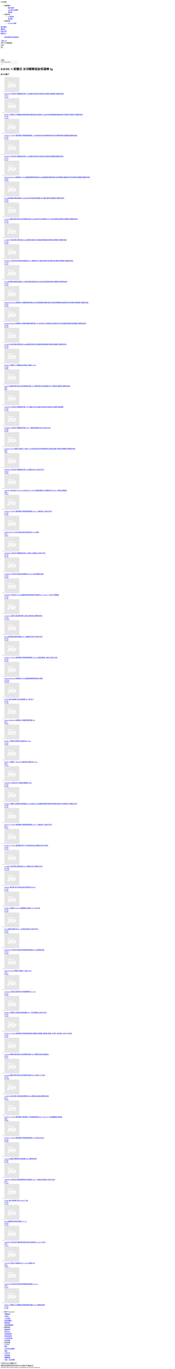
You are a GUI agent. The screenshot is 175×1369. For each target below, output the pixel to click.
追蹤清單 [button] (7, 37)
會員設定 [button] (16, 37)
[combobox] (87, 62)
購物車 (3, 29)
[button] (87, 12)
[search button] (1, 64)
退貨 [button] (11, 37)
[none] (89, 87)
